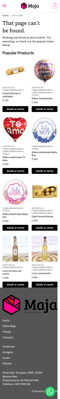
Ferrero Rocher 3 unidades (11, 95)
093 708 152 (22, 384)
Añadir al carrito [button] (15, 109)
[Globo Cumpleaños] (45, 71)
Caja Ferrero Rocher (42, 216)
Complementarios (42, 92)
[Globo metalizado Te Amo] (15, 130)
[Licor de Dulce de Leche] (15, 249)
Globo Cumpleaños (42, 98)
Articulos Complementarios (13, 88)
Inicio (5, 15)
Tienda (6, 331)
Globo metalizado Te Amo (13, 159)
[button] (55, 6)
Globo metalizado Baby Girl (15, 215)
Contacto (8, 337)
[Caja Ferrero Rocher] (45, 192)
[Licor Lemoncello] (45, 249)
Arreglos (7, 352)
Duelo (6, 357)
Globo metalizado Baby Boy (44, 154)
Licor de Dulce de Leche (12, 272)
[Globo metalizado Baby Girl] (15, 192)
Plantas (7, 363)
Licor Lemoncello (41, 273)
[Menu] (7, 5)
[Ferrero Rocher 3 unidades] (15, 71)
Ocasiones (8, 346)
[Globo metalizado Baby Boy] (45, 130)
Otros (35, 95)
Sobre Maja (9, 326)
